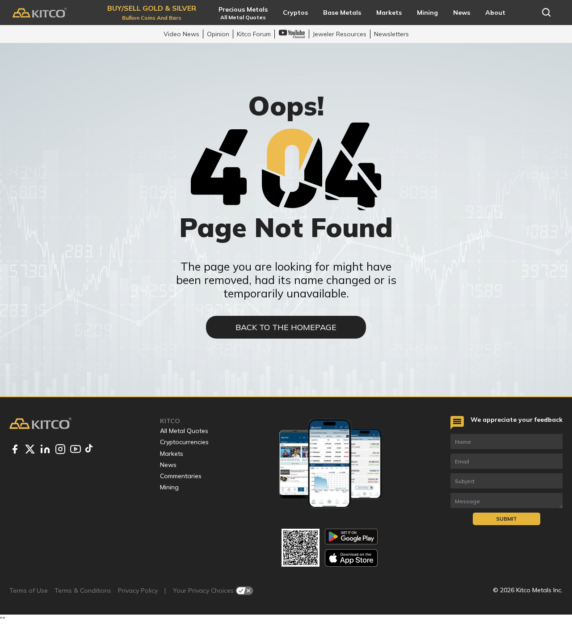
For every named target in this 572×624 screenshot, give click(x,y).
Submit (506, 518)
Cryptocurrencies (184, 442)
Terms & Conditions (83, 590)
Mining (169, 487)
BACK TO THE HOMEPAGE (286, 327)
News (168, 465)
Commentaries (181, 476)
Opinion (218, 34)
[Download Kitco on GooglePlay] (351, 536)
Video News (181, 34)
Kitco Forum (254, 34)
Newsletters (391, 34)
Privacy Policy (138, 590)
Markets (171, 454)
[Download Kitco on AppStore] (351, 558)
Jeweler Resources (339, 34)
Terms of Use (28, 590)
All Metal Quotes (184, 431)
